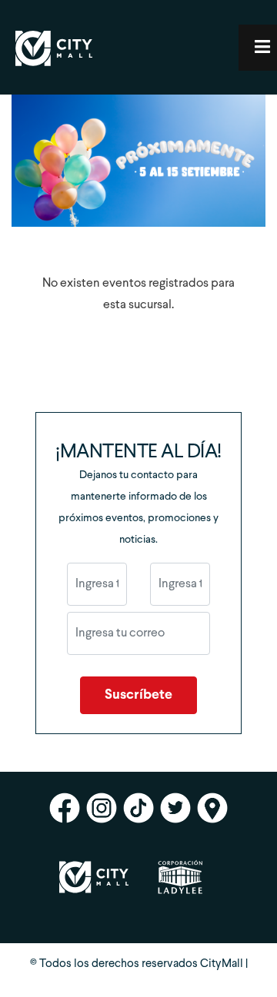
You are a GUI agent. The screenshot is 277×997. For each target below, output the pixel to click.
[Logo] (53, 69)
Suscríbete (138, 695)
